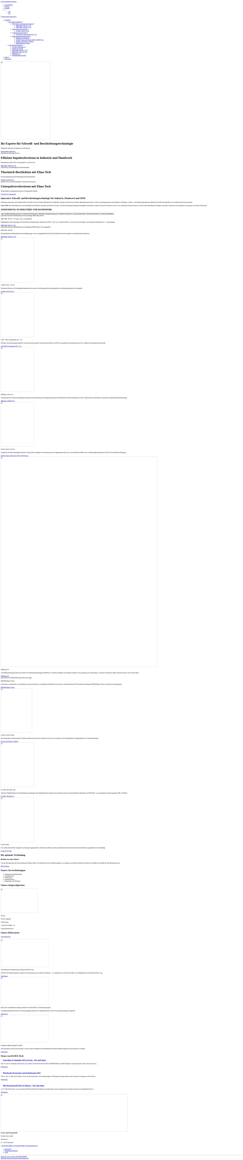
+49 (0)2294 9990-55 (19, 1146)
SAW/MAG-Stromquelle (8, 194)
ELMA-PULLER (6, 851)
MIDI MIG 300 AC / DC (8, 225)
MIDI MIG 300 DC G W (8, 166)
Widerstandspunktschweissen (13, 214)
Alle (3, 214)
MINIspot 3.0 (5, 676)
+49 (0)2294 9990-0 (7, 1146)
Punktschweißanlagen (107, 214)
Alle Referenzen (6, 937)
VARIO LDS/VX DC (7, 180)
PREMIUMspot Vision (8, 687)
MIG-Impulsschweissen (93, 214)
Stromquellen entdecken (8, 151)
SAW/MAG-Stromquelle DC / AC (11, 346)
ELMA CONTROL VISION (9, 741)
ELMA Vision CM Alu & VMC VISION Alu (14, 456)
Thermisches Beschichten (30, 214)
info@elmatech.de (31, 1146)
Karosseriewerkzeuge (79, 214)
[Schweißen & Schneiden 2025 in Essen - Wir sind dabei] (1, 1059)
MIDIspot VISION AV (8, 401)
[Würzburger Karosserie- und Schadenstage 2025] (1, 1072)
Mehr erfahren (5, 866)
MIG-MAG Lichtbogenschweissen (48, 214)
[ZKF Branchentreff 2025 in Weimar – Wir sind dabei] (1, 1085)
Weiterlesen (4, 1067)
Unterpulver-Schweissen (65, 214)
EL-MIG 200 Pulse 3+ (7, 796)
